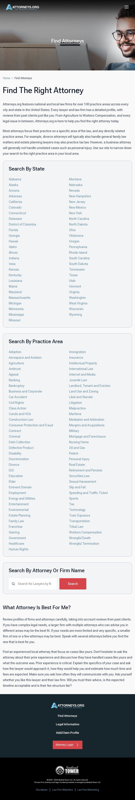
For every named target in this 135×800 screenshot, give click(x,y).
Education (16, 476)
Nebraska (75, 185)
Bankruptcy (16, 386)
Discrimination (19, 459)
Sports (73, 498)
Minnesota (16, 309)
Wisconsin (76, 309)
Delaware (15, 219)
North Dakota (78, 224)
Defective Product (21, 448)
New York (75, 213)
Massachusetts (19, 297)
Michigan (15, 303)
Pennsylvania (78, 247)
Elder (12, 481)
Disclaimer (42, 789)
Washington (77, 297)
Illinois (13, 252)
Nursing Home (79, 442)
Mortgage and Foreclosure (87, 436)
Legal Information (67, 724)
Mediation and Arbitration (86, 419)
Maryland (15, 292)
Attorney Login (64, 744)
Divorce (14, 465)
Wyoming (75, 314)
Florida (13, 230)
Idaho (13, 247)
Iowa (12, 264)
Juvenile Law (78, 380)
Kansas (14, 269)
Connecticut (17, 213)
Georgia (14, 235)
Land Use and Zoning (83, 391)
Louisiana (15, 281)
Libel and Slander (81, 397)
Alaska (13, 185)
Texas (73, 275)
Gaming (14, 532)
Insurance (76, 357)
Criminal (14, 436)
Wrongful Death (80, 538)
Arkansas (15, 196)
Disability (15, 453)
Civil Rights (16, 402)
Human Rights (18, 549)
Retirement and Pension (85, 470)
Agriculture (16, 363)
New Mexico (77, 207)
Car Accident (18, 397)
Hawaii (13, 241)
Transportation (79, 521)
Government (17, 538)
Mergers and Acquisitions (86, 425)
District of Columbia (22, 224)
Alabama (15, 179)
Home (6, 78)
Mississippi (16, 314)
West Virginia (78, 303)
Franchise (15, 527)
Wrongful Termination (84, 543)
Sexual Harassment (82, 481)
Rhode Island (78, 252)
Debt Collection (19, 442)
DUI (11, 470)
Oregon (74, 241)
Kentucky (15, 275)
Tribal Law (76, 527)
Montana (75, 179)
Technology (77, 510)
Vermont (75, 286)
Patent (73, 453)
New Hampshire (80, 196)
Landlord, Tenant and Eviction (89, 386)
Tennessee (77, 269)
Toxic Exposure (79, 515)
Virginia (74, 292)
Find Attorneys (67, 716)
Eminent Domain (20, 487)
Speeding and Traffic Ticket (88, 493)
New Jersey (77, 202)
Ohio (72, 230)
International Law (81, 369)
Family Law (16, 521)
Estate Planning (19, 515)
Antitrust (15, 369)
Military (74, 431)
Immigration (77, 352)
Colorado (15, 207)
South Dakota (78, 264)
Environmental (19, 510)
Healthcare (16, 543)
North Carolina (79, 219)
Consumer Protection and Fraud (31, 425)
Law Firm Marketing (88, 789)
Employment (17, 493)
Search (73, 584)
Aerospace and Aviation (25, 357)
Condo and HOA (20, 414)
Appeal (13, 374)
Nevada (74, 190)
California (15, 202)
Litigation (75, 402)
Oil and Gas (77, 448)
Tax (71, 504)
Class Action (17, 408)
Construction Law (21, 419)
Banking (14, 380)
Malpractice (77, 408)
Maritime (75, 414)
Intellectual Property (83, 363)
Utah (72, 281)
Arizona (14, 190)
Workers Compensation (85, 532)
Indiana (14, 258)
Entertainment (19, 504)
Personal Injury (79, 459)
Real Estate (77, 465)
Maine (13, 286)
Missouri (15, 320)
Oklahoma (76, 235)
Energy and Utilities (22, 498)
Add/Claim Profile (67, 732)
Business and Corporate (25, 391)
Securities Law (79, 476)
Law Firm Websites (62, 789)
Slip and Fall (77, 487)
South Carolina (79, 258)
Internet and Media (82, 374)
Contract (15, 431)
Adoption (15, 352)
